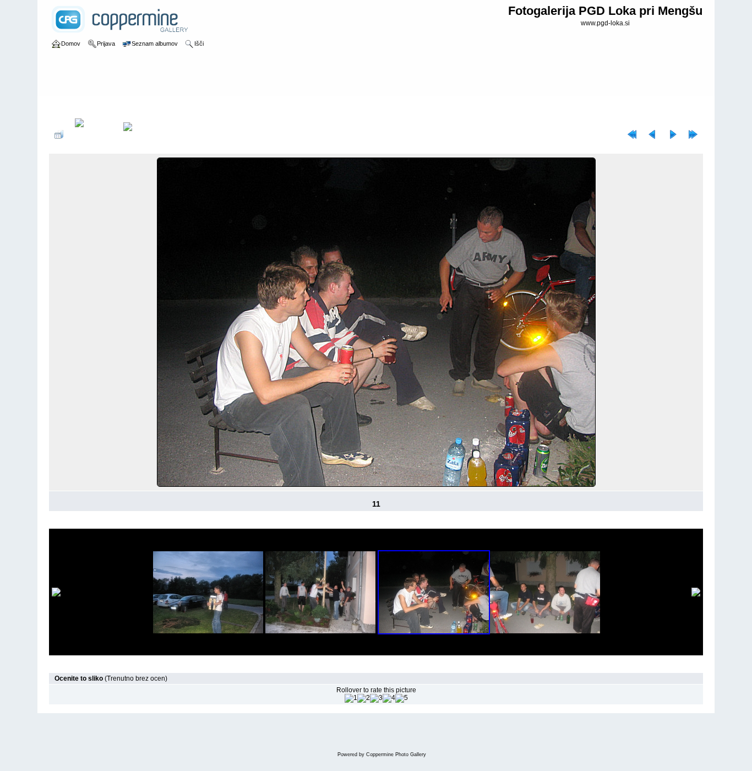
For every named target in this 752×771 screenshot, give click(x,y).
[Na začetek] (632, 134)
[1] (351, 698)
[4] (389, 698)
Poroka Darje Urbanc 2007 (179, 107)
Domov (70, 107)
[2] (363, 698)
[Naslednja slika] (673, 134)
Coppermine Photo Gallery (396, 754)
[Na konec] (693, 134)
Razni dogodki (110, 107)
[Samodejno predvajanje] (142, 134)
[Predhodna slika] (652, 134)
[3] (376, 698)
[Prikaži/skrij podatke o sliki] (93, 134)
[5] (401, 698)
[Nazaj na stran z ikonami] (59, 134)
